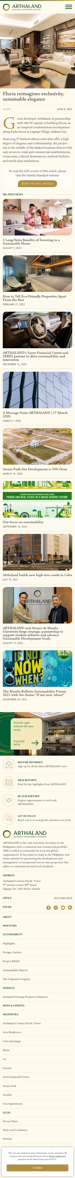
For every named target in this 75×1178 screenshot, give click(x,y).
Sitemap (7, 1138)
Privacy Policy (10, 1121)
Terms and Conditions (15, 1130)
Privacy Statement (57, 1156)
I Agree (38, 1167)
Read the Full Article (38, 183)
